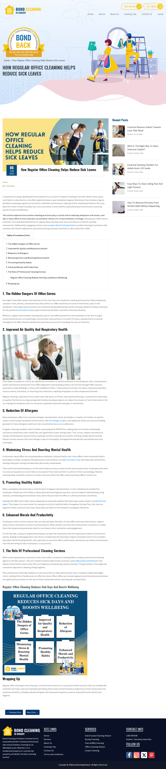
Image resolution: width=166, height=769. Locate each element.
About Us (114, 14)
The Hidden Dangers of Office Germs (24, 244)
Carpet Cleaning (92, 750)
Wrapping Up (13, 283)
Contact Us (147, 14)
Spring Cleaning (92, 739)
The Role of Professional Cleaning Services (27, 271)
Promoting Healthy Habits (20, 262)
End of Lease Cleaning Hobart (98, 735)
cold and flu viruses (26, 310)
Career (160, 14)
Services (47, 739)
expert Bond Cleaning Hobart (63, 225)
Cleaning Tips (130, 14)
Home (90, 14)
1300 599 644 (130, 6)
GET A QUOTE (151, 6)
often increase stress (71, 459)
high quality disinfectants (87, 560)
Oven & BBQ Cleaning (94, 743)
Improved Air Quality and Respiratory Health (27, 248)
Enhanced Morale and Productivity (23, 267)
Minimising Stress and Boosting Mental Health (28, 258)
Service (101, 14)
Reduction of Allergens (18, 253)
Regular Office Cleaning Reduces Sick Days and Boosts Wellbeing (39, 277)
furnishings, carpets (58, 420)
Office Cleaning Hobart (95, 746)
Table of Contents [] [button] (18, 235)
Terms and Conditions (53, 754)
